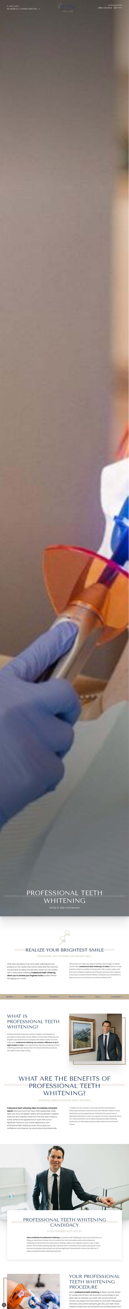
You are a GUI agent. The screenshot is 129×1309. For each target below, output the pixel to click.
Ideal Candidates (31, 997)
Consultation (116, 997)
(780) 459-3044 (105, 8)
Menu (119, 8)
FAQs (97, 997)
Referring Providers (115, 5)
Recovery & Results (76, 997)
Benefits (9, 997)
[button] (4, 1305)
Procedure (53, 997)
